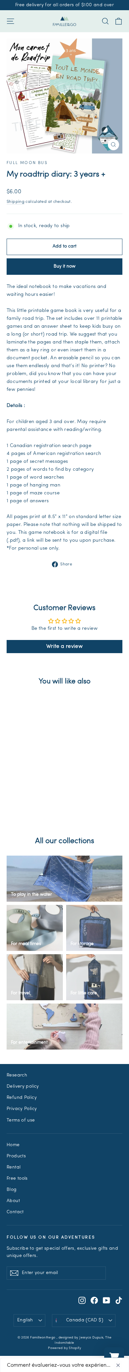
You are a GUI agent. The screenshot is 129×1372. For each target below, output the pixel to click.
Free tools (17, 1178)
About (13, 1201)
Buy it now (64, 266)
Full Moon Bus (27, 163)
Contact (15, 1212)
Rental (14, 1167)
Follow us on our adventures (51, 1238)
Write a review (64, 646)
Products (16, 1156)
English (25, 1320)
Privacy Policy (22, 1109)
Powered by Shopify (64, 1348)
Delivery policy (23, 1086)
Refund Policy (22, 1098)
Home (13, 1145)
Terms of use (21, 1120)
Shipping (15, 202)
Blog (12, 1190)
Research (17, 1075)
